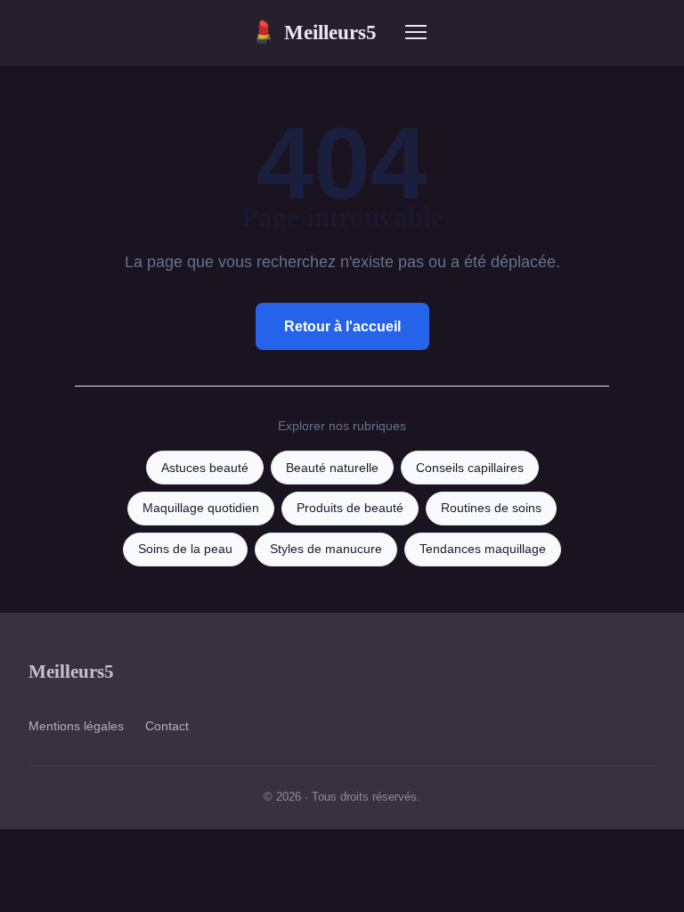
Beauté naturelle (332, 468)
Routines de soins (491, 508)
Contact (167, 726)
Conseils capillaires (470, 468)
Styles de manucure (326, 549)
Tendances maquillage (482, 549)
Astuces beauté (204, 468)
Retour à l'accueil (342, 326)
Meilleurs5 (313, 32)
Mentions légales (76, 726)
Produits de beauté (350, 508)
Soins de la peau (185, 549)
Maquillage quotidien (200, 508)
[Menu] (416, 32)
